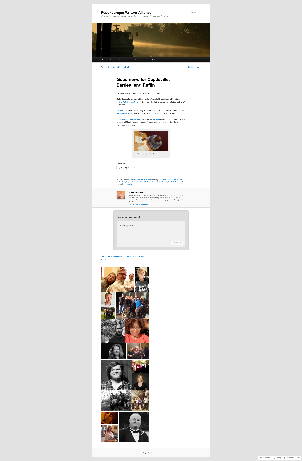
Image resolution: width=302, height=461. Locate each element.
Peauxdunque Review (149, 60)
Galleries (120, 60)
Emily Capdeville (127, 182)
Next (198, 67)
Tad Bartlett (172, 182)
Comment (177, 243)
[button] (151, 141)
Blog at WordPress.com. (151, 453)
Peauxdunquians (132, 60)
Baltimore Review (166, 180)
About (111, 60)
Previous (190, 67)
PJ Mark (164, 182)
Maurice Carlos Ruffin (154, 182)
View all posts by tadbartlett (139, 204)
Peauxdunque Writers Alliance (126, 12)
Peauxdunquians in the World (142, 180)
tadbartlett (127, 67)
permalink (129, 184)
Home (104, 60)
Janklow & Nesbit (140, 182)
